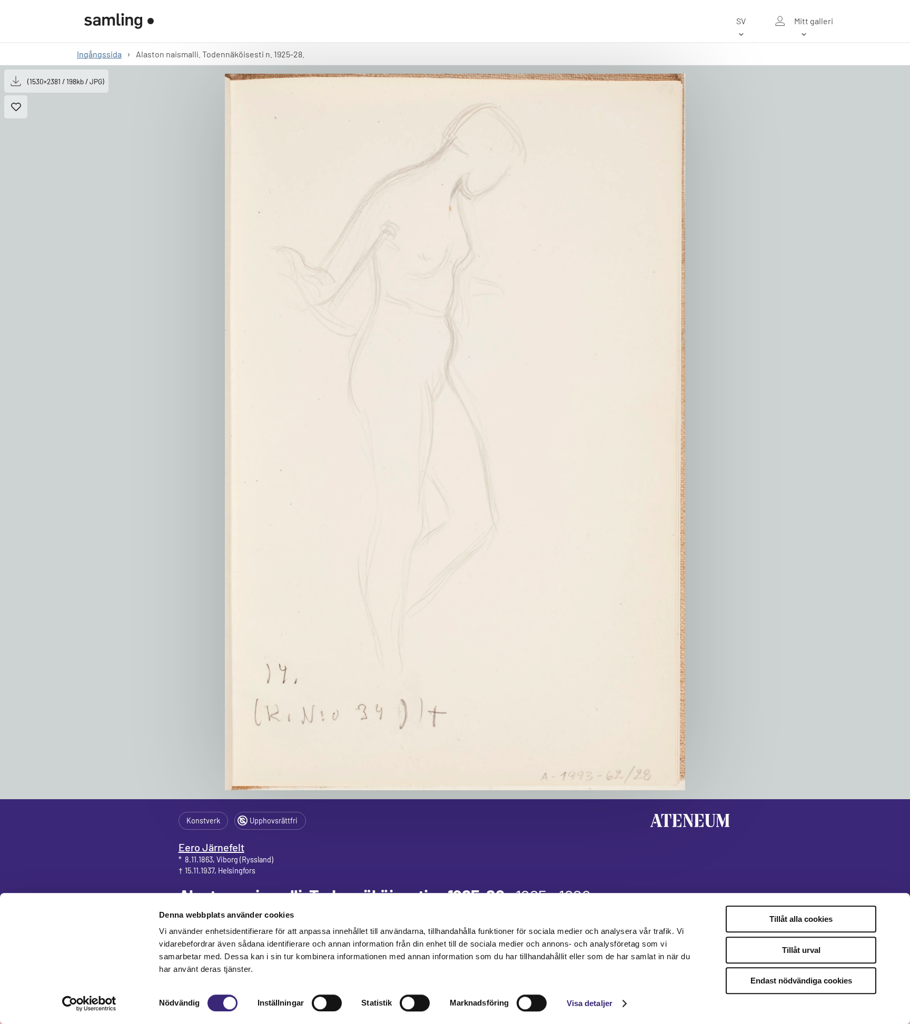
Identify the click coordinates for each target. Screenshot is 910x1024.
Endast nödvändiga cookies (801, 980)
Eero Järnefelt (211, 847)
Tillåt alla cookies (801, 918)
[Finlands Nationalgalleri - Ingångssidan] (119, 21)
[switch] (327, 1003)
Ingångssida (99, 54)
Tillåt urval (801, 950)
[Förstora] (455, 432)
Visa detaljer (589, 1003)
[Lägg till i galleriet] (15, 106)
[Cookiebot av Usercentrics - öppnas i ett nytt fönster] (89, 1003)
